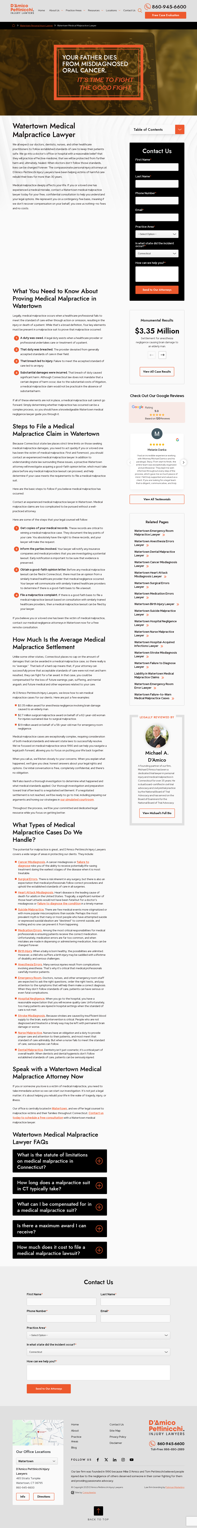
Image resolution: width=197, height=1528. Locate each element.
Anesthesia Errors (30, 964)
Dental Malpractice (30, 1050)
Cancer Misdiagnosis (31, 862)
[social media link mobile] (98, 1460)
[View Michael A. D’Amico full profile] (157, 726)
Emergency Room (29, 978)
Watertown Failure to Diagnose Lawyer (155, 665)
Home (41, 10)
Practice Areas (73, 10)
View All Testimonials (157, 499)
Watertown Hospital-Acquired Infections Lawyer (154, 644)
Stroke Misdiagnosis (31, 1015)
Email (139, 210)
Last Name (143, 176)
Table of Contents (148, 129)
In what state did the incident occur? (154, 245)
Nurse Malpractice (30, 1033)
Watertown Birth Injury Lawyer (154, 604)
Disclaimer (116, 1443)
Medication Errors (30, 930)
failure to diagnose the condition (59, 903)
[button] (162, 355)
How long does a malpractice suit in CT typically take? (53, 1185)
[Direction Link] (38, 1421)
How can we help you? (150, 263)
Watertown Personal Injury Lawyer (36, 25)
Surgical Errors (27, 879)
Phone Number (145, 193)
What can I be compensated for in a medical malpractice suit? (54, 1207)
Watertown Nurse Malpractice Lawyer (154, 633)
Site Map (115, 1430)
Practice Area (145, 226)
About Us (54, 10)
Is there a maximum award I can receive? (51, 1228)
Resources (93, 10)
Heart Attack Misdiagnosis (35, 892)
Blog (74, 1447)
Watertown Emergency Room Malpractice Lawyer (153, 532)
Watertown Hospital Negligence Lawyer (155, 623)
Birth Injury (25, 951)
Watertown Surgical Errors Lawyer (151, 585)
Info (22, 1497)
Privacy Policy (118, 1436)
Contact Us (129, 10)
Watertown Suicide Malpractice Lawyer (155, 612)
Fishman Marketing (174, 1487)
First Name (143, 159)
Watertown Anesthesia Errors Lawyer (154, 543)
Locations (111, 10)
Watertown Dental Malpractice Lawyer (154, 553)
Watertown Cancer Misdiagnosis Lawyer (155, 564)
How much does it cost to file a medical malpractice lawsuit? (51, 1250)
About (75, 1430)
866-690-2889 (174, 1449)
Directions (43, 1497)
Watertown (59, 1108)
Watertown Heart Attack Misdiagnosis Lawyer (151, 574)
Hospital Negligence (31, 998)
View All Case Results (157, 372)
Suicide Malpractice (31, 909)
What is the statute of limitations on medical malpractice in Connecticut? (52, 1161)
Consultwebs (89, 1492)
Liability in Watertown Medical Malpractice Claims (154, 675)
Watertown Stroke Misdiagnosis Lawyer (155, 654)
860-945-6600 (169, 6)
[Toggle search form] (139, 10)
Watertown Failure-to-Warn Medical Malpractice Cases (152, 696)
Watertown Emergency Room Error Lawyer (153, 685)
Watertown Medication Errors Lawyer (154, 595)
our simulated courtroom (77, 799)
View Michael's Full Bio (157, 813)
